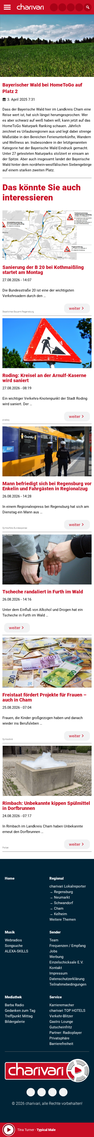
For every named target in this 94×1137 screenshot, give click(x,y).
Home (9, 878)
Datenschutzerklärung (66, 979)
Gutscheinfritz (60, 1027)
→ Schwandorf (61, 903)
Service (55, 997)
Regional (56, 878)
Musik (10, 932)
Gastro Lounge (61, 1021)
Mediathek (13, 997)
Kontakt (55, 968)
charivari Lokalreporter (67, 886)
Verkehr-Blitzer (61, 1016)
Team (53, 940)
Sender (55, 932)
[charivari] (30, 7)
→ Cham (56, 908)
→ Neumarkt (59, 897)
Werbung (56, 957)
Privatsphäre (59, 1038)
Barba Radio (14, 1005)
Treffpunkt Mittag (19, 1016)
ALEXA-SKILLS (16, 951)
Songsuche (14, 946)
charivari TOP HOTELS (67, 1010)
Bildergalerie (15, 1021)
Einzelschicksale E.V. (66, 962)
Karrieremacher (61, 1005)
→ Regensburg (61, 892)
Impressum (58, 973)
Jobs (53, 951)
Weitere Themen (62, 919)
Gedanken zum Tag (20, 1010)
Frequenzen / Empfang (67, 946)
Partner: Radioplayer (65, 1033)
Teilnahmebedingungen (67, 984)
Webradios (13, 940)
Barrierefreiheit (61, 1044)
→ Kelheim (58, 914)
